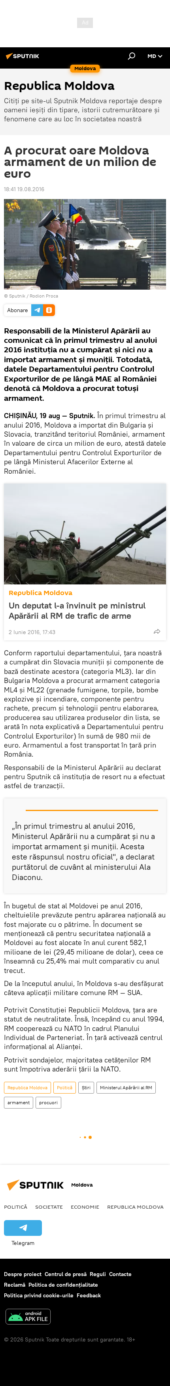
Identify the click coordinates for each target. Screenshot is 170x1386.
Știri (86, 1087)
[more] (157, 631)
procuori (48, 1102)
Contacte (120, 1274)
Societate (49, 1206)
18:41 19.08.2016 (24, 189)
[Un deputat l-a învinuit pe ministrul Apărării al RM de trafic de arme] (85, 534)
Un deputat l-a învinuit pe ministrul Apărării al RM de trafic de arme (77, 610)
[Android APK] (28, 1317)
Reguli (98, 1274)
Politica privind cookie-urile (39, 1295)
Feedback (89, 1295)
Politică (64, 1087)
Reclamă (14, 1284)
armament (19, 1102)
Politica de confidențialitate (63, 1284)
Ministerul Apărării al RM (126, 1087)
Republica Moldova (40, 593)
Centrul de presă (66, 1274)
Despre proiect (23, 1274)
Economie (85, 1206)
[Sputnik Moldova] (23, 59)
